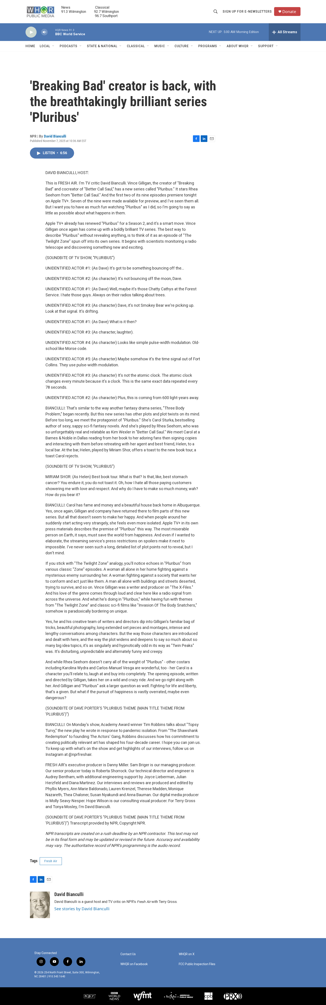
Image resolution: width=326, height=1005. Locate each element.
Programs (207, 46)
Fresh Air (50, 861)
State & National (102, 46)
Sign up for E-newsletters (247, 11)
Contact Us (128, 954)
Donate (289, 11)
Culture (182, 46)
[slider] (51, 32)
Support (266, 46)
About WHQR (238, 46)
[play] (31, 32)
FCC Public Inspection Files (197, 964)
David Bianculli (55, 136)
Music (159, 46)
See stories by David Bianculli (82, 908)
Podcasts (68, 46)
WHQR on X (186, 954)
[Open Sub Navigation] (53, 46)
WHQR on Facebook (134, 964)
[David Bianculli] (40, 905)
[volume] (44, 32)
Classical (136, 46)
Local (45, 46)
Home (30, 46)
